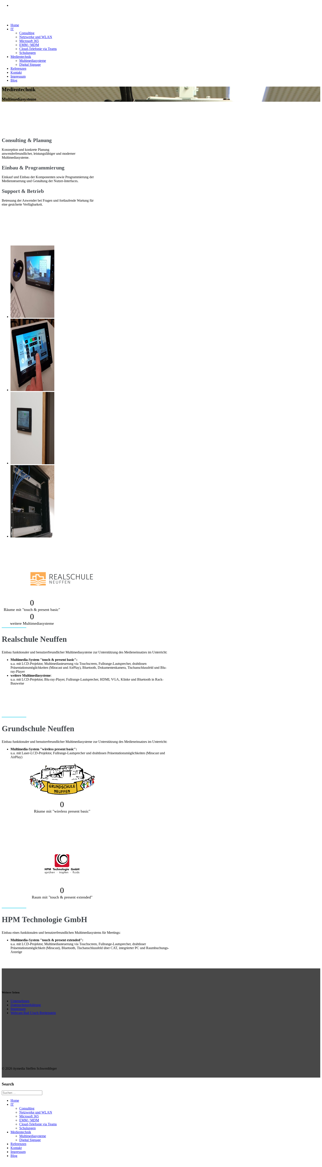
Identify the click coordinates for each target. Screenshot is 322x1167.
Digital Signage (30, 64)
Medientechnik (21, 57)
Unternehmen (20, 1001)
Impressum (18, 76)
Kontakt (16, 72)
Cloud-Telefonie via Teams (38, 49)
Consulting (26, 33)
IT (12, 29)
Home (15, 25)
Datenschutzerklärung (26, 1005)
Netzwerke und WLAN (35, 37)
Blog (14, 80)
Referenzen (18, 68)
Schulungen (27, 53)
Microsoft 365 (29, 41)
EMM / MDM (29, 45)
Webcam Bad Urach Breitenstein (33, 1013)
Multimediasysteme (32, 60)
